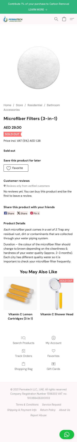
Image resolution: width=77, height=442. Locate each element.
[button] (38, 434)
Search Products (23, 343)
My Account (53, 343)
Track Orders (23, 356)
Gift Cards (53, 369)
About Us (64, 409)
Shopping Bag (24, 369)
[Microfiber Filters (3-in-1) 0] (38, 68)
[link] (38, 9)
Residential (35, 105)
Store (19, 105)
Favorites (53, 356)
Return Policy (48, 409)
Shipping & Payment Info (22, 409)
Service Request (51, 404)
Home (7, 105)
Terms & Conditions (27, 404)
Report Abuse (38, 415)
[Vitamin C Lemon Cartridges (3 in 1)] (20, 293)
